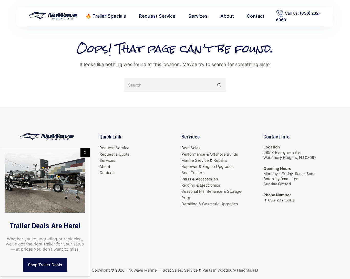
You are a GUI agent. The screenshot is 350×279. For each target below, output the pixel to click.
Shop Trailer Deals (45, 264)
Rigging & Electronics (200, 185)
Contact (255, 16)
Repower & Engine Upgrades (207, 166)
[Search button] (219, 85)
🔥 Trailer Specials (106, 16)
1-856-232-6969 (279, 200)
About (227, 16)
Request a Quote (114, 154)
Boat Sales (191, 147)
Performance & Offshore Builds (209, 154)
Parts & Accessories (199, 179)
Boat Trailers (192, 172)
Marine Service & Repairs (204, 160)
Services (198, 16)
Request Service (157, 16)
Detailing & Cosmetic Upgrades (209, 203)
